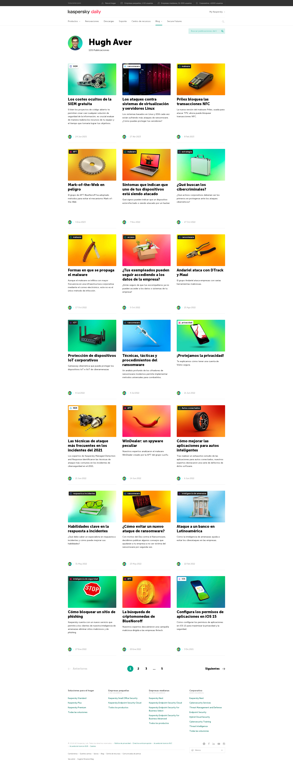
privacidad (186, 322)
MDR (74, 408)
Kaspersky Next (156, 698)
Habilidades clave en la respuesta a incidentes (88, 528)
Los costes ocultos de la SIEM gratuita (89, 101)
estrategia (186, 152)
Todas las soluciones (77, 712)
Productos (73, 21)
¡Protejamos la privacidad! (200, 355)
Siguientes (212, 668)
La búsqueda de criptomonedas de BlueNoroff (138, 616)
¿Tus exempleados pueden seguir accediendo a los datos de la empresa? (145, 274)
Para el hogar (110, 3)
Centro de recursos (141, 21)
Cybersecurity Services (200, 703)
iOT (74, 322)
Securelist (71, 759)
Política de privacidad (122, 743)
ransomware (133, 66)
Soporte (123, 21)
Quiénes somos (85, 754)
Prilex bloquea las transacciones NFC (193, 101)
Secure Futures (174, 21)
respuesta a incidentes (83, 493)
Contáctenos (73, 754)
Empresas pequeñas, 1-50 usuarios (139, 3)
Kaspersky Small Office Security (122, 698)
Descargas (109, 21)
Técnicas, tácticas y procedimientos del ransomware (139, 360)
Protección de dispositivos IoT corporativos (92, 357)
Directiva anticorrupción (142, 743)
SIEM (75, 66)
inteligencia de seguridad (85, 579)
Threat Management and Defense (205, 707)
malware (185, 66)
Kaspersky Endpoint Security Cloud (124, 703)
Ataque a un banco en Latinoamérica (196, 528)
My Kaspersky (216, 12)
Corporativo (195, 690)
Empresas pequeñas (118, 690)
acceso (130, 237)
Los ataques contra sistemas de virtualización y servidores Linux (145, 104)
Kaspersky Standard (77, 698)
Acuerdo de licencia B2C (163, 743)
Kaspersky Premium (77, 707)
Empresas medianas (159, 690)
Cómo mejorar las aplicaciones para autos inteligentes (198, 445)
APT (74, 152)
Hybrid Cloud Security (199, 717)
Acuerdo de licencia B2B (79, 746)
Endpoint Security (197, 712)
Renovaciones (92, 21)
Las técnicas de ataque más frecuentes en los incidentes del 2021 (88, 445)
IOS (183, 579)
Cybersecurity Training (200, 722)
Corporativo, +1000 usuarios (211, 3)
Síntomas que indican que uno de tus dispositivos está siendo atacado (145, 189)
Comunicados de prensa (132, 754)
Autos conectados (190, 408)
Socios (96, 754)
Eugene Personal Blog (86, 759)
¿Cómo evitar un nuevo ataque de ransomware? (143, 528)
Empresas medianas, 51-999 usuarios (176, 3)
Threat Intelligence (198, 726)
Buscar (222, 31)
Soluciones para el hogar (81, 690)
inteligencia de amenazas (193, 493)
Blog (158, 21)
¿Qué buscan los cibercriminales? (191, 186)
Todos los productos (118, 707)
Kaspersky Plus (75, 703)
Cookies (93, 746)
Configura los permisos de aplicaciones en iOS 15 (200, 614)
